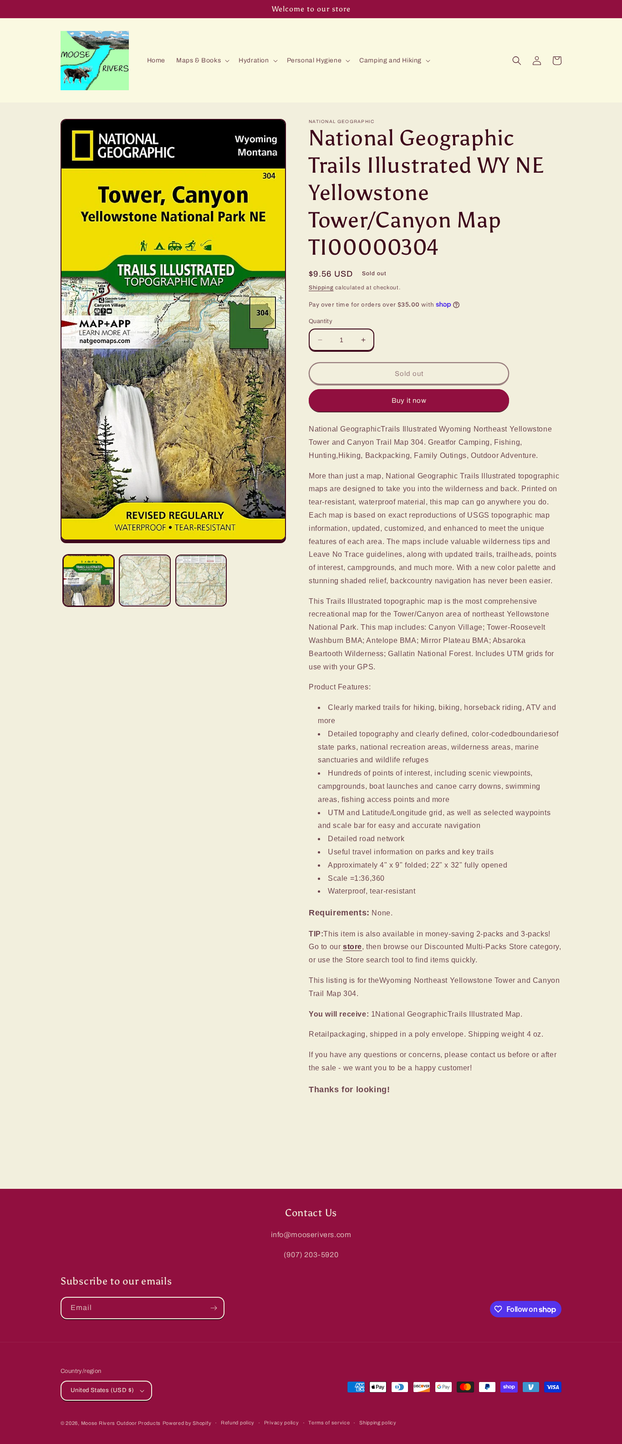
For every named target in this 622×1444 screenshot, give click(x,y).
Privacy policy (281, 1422)
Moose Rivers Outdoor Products (121, 1423)
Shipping (321, 287)
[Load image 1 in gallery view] (88, 580)
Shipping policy (378, 1422)
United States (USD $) (102, 1390)
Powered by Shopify (187, 1423)
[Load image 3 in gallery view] (201, 580)
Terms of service (329, 1422)
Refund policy (238, 1422)
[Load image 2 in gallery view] (144, 580)
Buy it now (409, 400)
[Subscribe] (214, 1308)
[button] (202, 60)
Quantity (320, 321)
